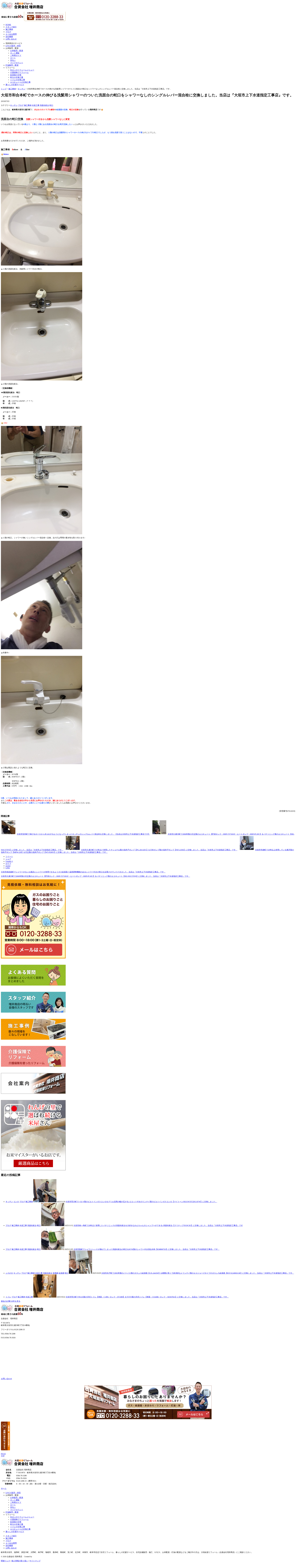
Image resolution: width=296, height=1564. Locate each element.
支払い (13, 60)
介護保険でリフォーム (19, 72)
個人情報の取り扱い (19, 1561)
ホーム (3, 1488)
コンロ (16, 1202)
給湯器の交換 (15, 75)
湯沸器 (55, 1273)
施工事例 (9, 29)
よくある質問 (11, 34)
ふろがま (9, 1273)
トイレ (8, 1297)
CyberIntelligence (38, 1557)
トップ (3, 89)
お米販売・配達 (16, 51)
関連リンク (5, 1561)
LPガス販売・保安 (13, 46)
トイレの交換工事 (17, 80)
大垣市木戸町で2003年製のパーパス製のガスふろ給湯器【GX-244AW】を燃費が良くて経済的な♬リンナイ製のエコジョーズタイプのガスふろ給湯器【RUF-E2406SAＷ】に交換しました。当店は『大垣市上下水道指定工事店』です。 (197, 1273)
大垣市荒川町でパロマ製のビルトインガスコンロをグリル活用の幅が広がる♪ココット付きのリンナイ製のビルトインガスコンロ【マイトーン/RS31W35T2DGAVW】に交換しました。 (141, 1202)
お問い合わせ (11, 39)
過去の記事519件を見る (10, 1301)
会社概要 (9, 37)
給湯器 (61, 1273)
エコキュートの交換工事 (20, 82)
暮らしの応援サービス (15, 85)
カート (13, 58)
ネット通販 (14, 53)
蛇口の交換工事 (16, 77)
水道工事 (35, 105)
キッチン (21, 89)
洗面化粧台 (44, 105)
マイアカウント (16, 63)
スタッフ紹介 (11, 27)
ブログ (8, 32)
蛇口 (51, 105)
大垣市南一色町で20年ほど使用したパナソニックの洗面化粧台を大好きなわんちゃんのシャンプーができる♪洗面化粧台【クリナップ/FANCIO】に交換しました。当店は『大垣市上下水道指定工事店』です (158, 1225)
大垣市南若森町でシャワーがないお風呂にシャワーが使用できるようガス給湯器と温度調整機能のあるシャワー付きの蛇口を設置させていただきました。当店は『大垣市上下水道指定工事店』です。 (83, 872)
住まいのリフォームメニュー (22, 70)
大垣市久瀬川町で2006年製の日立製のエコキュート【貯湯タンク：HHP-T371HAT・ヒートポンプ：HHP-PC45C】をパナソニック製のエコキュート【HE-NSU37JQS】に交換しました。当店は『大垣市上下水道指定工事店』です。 (95, 876)
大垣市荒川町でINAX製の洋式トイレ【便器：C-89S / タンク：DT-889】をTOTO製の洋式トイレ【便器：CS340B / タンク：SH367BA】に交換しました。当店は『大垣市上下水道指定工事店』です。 (147, 1297)
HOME (8, 25)
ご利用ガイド (15, 55)
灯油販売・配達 (12, 65)
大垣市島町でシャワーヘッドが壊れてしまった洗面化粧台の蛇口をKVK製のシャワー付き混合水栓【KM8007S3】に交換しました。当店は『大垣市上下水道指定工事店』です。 (147, 1249)
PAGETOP (3, 1455)
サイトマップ (34, 1561)
